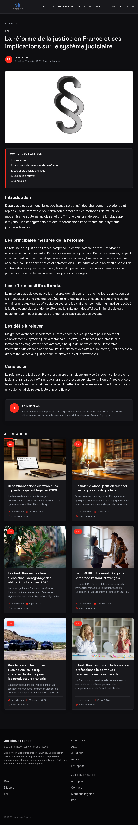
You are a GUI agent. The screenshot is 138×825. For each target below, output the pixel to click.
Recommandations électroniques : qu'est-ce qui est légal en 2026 (33, 488)
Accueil (9, 23)
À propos (105, 415)
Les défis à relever (24, 175)
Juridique (47, 6)
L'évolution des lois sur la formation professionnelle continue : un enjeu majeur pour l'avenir (102, 669)
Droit (81, 6)
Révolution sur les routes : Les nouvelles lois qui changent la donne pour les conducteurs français (27, 672)
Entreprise (66, 6)
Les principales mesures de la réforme (35, 165)
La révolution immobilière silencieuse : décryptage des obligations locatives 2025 (29, 577)
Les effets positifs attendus (29, 170)
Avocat (117, 6)
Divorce (95, 6)
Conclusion (19, 180)
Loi (106, 6)
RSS (74, 800)
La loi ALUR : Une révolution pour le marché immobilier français (99, 575)
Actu (130, 6)
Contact (76, 787)
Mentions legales (82, 794)
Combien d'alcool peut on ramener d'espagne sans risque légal (101, 488)
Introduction (20, 160)
